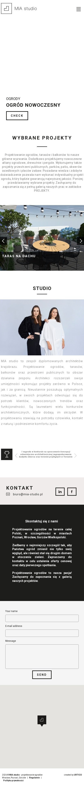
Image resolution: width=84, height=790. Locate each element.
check (17, 115)
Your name (11, 611)
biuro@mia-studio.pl (28, 494)
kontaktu (18, 561)
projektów (31, 580)
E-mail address (13, 626)
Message (10, 640)
